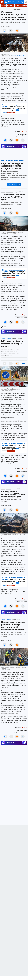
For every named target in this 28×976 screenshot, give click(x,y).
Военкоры (17, 5)
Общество (9, 9)
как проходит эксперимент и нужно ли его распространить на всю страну (13, 107)
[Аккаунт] (26, 2)
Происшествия (9, 191)
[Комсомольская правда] (9, 2)
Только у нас (10, 5)
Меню (2, 2)
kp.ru (25, 131)
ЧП (5, 327)
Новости (3, 5)
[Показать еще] (23, 30)
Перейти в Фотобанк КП (18, 55)
